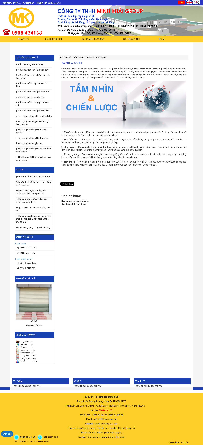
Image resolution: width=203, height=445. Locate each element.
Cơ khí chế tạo (27, 268)
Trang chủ (23, 39)
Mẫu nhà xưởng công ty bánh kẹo (33, 92)
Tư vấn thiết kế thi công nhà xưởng (34, 176)
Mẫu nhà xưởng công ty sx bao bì (33, 111)
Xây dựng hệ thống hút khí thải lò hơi (35, 116)
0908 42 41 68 (28, 437)
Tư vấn (17, 3)
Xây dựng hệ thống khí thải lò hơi (33, 138)
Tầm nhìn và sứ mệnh (71, 63)
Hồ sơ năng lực (52, 3)
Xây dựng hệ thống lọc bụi (30, 143)
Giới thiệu (7, 3)
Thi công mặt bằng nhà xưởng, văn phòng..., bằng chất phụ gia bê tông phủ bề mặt (33, 219)
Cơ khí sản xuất (28, 263)
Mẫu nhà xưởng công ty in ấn (31, 97)
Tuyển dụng (28, 3)
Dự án (162, 39)
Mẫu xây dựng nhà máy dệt (31, 64)
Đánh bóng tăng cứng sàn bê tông (34, 227)
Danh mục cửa (27, 253)
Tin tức (140, 381)
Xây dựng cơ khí (53, 39)
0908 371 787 (51, 437)
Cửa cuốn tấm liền (33, 325)
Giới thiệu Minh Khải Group (73, 204)
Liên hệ (39, 3)
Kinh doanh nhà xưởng (92, 39)
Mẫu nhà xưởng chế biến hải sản (33, 70)
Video (77, 381)
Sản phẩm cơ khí (131, 39)
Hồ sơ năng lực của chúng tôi (75, 201)
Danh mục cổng (27, 248)
